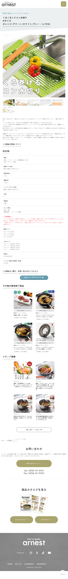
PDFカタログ (45, 520)
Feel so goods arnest (9, 4)
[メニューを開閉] (63, 4)
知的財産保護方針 (41, 564)
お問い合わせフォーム (33, 463)
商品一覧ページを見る (33, 430)
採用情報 (10, 564)
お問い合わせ (18, 564)
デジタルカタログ (20, 520)
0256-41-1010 (36, 470)
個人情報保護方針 (29, 564)
